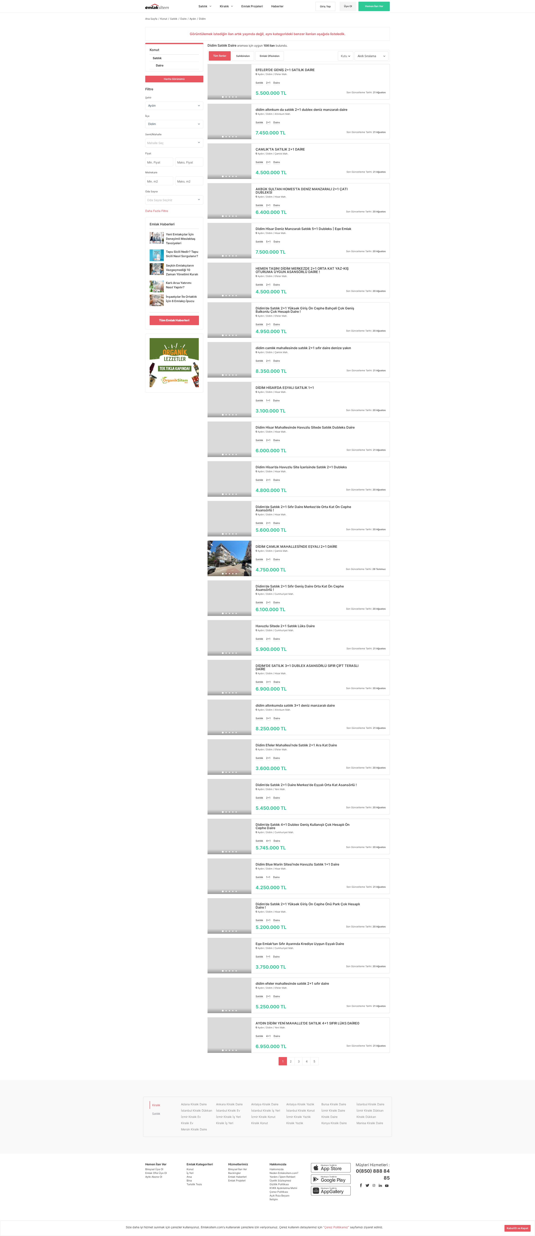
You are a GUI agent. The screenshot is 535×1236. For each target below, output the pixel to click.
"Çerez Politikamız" (336, 1227)
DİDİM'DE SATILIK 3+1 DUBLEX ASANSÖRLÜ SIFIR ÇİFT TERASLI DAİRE (307, 667)
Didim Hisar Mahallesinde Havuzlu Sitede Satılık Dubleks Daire (305, 427)
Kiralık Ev (187, 1123)
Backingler (234, 1173)
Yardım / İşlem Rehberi (282, 1176)
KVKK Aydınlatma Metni (283, 1188)
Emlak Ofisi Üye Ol (156, 1173)
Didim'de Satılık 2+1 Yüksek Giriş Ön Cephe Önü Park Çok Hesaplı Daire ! (308, 905)
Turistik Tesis (194, 1184)
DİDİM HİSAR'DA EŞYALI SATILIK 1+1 (285, 387)
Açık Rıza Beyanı (279, 1195)
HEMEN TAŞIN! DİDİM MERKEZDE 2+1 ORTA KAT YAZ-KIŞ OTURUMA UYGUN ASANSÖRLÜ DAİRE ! (302, 270)
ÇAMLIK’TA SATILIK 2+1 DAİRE (280, 149)
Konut (154, 50)
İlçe (147, 115)
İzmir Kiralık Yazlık (298, 1117)
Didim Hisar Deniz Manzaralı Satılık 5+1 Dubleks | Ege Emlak (303, 228)
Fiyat (148, 153)
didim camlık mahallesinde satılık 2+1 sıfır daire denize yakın (303, 348)
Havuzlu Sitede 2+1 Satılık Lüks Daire (285, 626)
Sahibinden (243, 55)
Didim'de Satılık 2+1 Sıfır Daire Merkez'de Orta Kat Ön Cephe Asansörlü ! (303, 508)
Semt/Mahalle (153, 134)
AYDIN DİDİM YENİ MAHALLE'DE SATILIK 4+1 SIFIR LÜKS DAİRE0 (307, 1023)
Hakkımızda (277, 1169)
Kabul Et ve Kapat (517, 1228)
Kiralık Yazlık (294, 1123)
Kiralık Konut (259, 1123)
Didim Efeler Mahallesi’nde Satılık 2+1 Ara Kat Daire (296, 745)
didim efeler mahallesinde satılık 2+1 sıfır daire (292, 983)
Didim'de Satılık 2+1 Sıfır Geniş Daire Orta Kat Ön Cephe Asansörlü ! (300, 588)
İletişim (274, 1199)
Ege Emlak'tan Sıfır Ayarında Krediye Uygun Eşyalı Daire (300, 943)
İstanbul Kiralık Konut (300, 1110)
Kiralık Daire (329, 1117)
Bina (189, 1180)
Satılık (157, 58)
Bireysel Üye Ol (154, 1169)
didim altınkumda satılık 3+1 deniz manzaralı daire (295, 705)
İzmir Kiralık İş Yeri (228, 1117)
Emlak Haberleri (237, 1176)
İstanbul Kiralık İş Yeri (265, 1110)
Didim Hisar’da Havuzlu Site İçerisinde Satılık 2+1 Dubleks (301, 467)
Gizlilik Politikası (279, 1184)
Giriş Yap (325, 6)
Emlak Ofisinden (269, 55)
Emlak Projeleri (237, 1180)
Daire (159, 65)
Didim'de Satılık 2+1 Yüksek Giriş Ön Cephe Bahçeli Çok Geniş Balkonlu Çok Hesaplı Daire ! (305, 309)
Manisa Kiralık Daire (370, 1123)
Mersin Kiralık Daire (194, 1129)
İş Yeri (190, 1173)
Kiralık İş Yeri (224, 1123)
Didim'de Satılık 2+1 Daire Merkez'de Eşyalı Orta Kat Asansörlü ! (306, 785)
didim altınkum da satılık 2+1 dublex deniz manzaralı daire (301, 109)
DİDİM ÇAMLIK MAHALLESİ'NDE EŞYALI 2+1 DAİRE (296, 546)
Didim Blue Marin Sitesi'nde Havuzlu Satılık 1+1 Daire (297, 864)
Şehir (148, 97)
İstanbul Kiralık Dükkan (196, 1110)
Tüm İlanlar (219, 55)
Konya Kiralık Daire (334, 1123)
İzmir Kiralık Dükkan (370, 1110)
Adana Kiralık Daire (194, 1104)
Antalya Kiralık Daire (264, 1104)
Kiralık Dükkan (366, 1117)
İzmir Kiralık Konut (263, 1117)
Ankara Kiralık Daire (229, 1104)
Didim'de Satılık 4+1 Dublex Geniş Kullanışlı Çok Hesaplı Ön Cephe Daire (303, 826)
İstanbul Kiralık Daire (370, 1104)
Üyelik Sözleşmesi (280, 1180)
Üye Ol (348, 6)
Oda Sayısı (151, 191)
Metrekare (151, 172)
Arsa (189, 1176)
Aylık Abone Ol (153, 1176)
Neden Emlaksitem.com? (284, 1173)
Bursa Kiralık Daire (333, 1104)
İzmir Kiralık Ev (191, 1117)
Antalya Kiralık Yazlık (300, 1104)
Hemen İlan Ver (374, 6)
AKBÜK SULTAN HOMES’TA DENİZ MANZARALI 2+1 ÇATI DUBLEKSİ (302, 190)
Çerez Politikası (279, 1191)
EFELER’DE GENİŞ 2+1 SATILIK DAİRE (285, 70)
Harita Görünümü (174, 78)
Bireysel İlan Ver (237, 1169)
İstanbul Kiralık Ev (228, 1110)
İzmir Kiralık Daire (333, 1110)
